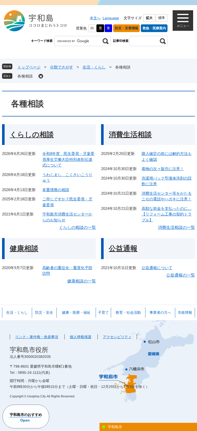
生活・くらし (94, 67)
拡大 (149, 18)
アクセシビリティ (117, 337)
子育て (103, 312)
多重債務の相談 (55, 190)
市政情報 (185, 312)
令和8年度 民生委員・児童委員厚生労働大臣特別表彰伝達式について (68, 159)
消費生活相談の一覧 (176, 227)
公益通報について (157, 268)
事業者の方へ (160, 312)
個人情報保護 (80, 337)
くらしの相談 (32, 135)
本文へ (95, 18)
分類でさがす (61, 67)
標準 (161, 18)
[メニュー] (183, 20)
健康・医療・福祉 (76, 312)
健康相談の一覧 (81, 281)
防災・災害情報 (126, 28)
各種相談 (25, 76)
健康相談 (24, 248)
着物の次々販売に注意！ (163, 168)
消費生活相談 (130, 135)
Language (111, 18)
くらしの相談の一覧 (77, 227)
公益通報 (123, 248)
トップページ (29, 67)
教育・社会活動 (128, 312)
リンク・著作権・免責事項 (36, 337)
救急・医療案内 (154, 28)
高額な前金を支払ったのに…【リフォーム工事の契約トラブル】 (167, 214)
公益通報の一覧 (180, 275)
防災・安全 (44, 312)
